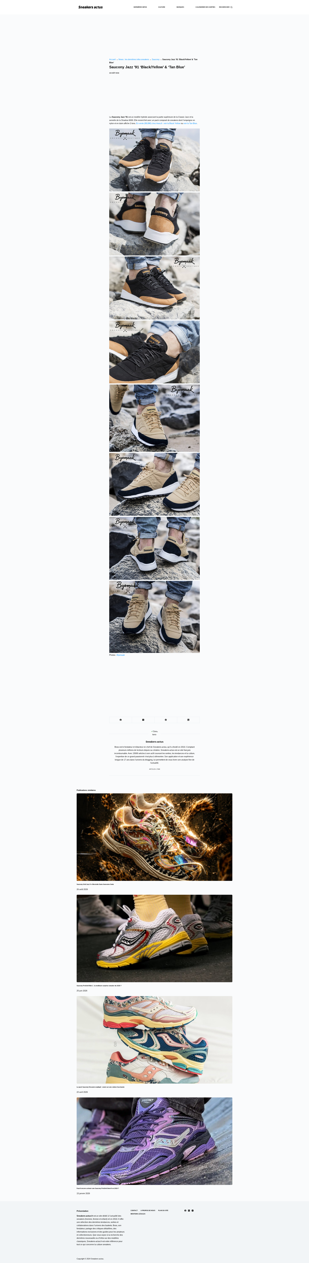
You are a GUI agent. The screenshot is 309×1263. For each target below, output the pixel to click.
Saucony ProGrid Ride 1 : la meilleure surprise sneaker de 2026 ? (99, 986)
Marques (180, 7)
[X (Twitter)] (143, 720)
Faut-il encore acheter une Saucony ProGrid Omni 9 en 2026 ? (98, 1188)
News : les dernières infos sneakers (134, 59)
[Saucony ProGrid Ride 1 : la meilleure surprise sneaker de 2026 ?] (154, 938)
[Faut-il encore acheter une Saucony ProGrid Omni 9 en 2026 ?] (154, 1141)
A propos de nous (148, 1210)
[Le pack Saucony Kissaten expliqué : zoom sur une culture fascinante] (154, 1040)
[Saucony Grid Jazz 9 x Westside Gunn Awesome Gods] (154, 837)
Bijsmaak (121, 655)
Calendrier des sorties (205, 7)
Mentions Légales (138, 1214)
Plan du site (163, 1210)
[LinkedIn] (188, 720)
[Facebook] (120, 720)
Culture (161, 7)
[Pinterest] (166, 720)
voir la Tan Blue (190, 123)
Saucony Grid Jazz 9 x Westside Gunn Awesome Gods (95, 884)
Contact (134, 1210)
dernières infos (140, 7)
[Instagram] (192, 1210)
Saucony (155, 59)
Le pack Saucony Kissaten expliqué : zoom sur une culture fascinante (100, 1087)
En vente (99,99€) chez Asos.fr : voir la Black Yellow (158, 123)
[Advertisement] (154, 32)
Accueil (112, 59)
